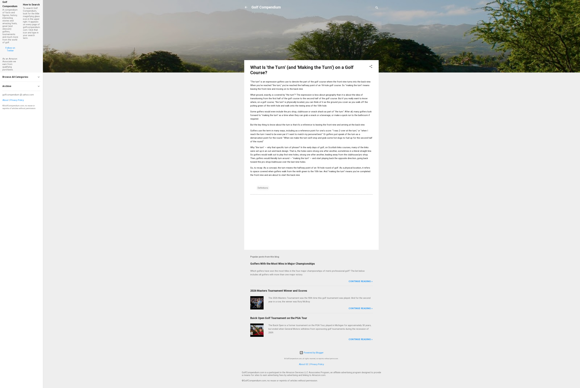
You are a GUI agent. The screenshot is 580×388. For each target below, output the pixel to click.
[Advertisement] (311, 36)
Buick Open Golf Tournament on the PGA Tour (278, 318)
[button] (371, 67)
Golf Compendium (266, 7)
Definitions (263, 188)
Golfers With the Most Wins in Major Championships (282, 263)
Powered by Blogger (313, 352)
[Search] (377, 8)
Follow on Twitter (10, 49)
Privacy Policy (317, 364)
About (5, 100)
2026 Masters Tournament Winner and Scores (278, 290)
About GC (304, 364)
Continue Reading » (361, 281)
